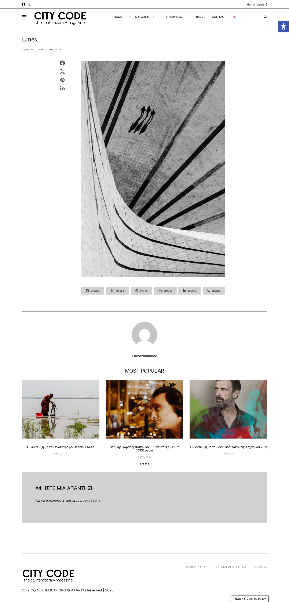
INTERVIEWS (174, 16)
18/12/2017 (228, 453)
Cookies (260, 566)
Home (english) (257, 4)
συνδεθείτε (92, 500)
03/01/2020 (60, 453)
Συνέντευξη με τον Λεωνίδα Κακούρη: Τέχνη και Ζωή (228, 447)
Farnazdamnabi (144, 356)
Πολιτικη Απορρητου (230, 566)
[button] (283, 26)
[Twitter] (29, 4)
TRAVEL (199, 16)
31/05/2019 (28, 49)
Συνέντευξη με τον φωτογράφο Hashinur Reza (60, 447)
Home (118, 16)
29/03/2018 (144, 457)
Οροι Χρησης (196, 566)
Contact (219, 16)
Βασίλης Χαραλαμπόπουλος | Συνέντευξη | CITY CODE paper (144, 448)
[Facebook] (23, 4)
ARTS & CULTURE (141, 16)
